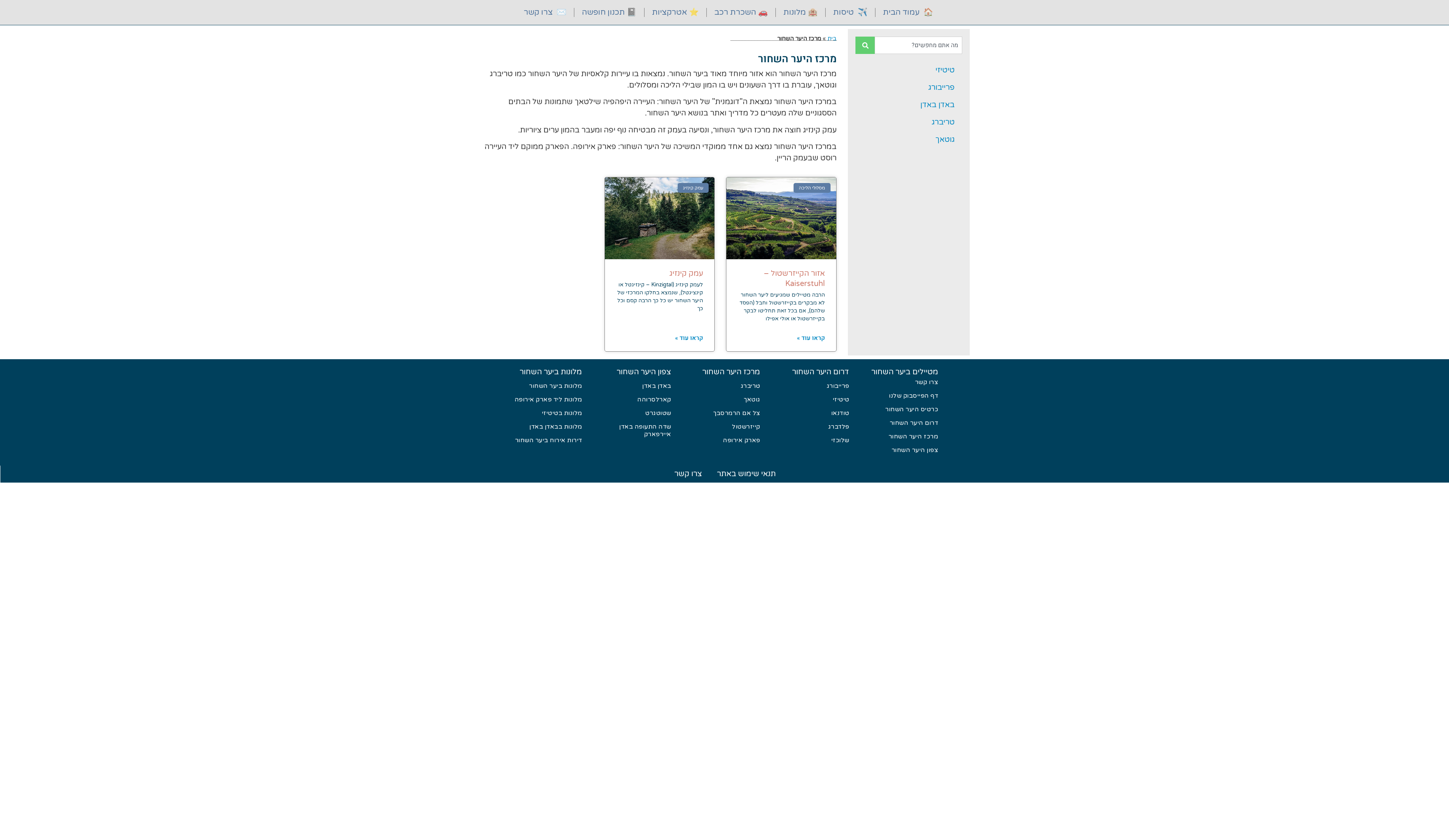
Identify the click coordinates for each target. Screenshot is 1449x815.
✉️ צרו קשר (545, 12)
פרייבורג (941, 87)
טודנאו (840, 413)
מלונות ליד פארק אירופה (548, 399)
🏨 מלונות (800, 12)
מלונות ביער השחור (551, 372)
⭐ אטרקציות (675, 12)
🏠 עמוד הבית (908, 12)
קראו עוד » (811, 338)
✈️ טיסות (850, 12)
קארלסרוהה (654, 399)
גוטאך (945, 139)
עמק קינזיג (686, 273)
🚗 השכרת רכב (741, 12)
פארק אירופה (741, 440)
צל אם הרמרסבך (736, 413)
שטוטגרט (658, 413)
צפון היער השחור (915, 450)
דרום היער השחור (914, 423)
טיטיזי (945, 70)
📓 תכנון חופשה (609, 12)
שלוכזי (840, 440)
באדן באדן (937, 104)
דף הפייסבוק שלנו (913, 396)
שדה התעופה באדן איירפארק (645, 430)
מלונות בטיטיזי (562, 413)
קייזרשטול (746, 427)
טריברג (943, 122)
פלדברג (838, 427)
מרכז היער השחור (913, 436)
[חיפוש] (865, 45)
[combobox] (918, 45)
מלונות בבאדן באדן (555, 427)
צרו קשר (926, 382)
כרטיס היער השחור (911, 409)
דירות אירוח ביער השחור (548, 440)
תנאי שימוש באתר (746, 473)
